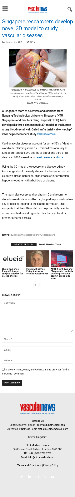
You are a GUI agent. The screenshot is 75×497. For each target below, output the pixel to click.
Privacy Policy (50, 465)
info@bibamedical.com (41, 457)
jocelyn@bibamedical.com (51, 424)
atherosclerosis (46, 134)
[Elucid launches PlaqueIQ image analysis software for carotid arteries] (13, 258)
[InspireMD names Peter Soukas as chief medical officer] (37, 258)
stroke (59, 157)
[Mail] (38, 477)
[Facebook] (22, 477)
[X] (45, 477)
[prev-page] (35, 285)
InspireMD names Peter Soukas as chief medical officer (37, 271)
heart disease (44, 157)
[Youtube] (53, 477)
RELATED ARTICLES (23, 244)
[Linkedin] (30, 477)
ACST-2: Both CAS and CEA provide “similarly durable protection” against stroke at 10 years (62, 274)
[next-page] (40, 285)
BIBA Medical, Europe (38, 445)
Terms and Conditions (29, 465)
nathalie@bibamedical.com (53, 428)
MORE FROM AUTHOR (50, 244)
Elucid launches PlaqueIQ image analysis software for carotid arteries (12, 272)
